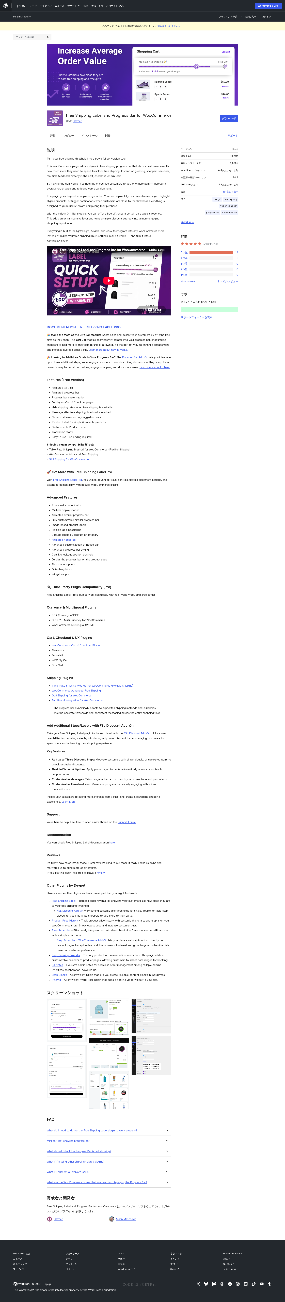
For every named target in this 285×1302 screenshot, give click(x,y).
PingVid (56, 979)
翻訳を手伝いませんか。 (170, 26)
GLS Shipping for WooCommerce (69, 459)
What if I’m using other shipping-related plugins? (75, 1161)
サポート (233, 135)
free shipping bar (228, 206)
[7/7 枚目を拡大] (166, 1040)
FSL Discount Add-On (137, 733)
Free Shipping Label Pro (67, 479)
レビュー (68, 135)
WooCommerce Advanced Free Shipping (76, 690)
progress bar (212, 212)
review (101, 872)
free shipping (230, 199)
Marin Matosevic (126, 1219)
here (112, 842)
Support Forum (127, 822)
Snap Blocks (59, 975)
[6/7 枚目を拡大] (166, 1003)
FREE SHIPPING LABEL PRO (100, 327)
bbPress (229, 1263)
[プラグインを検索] (48, 37)
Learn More (69, 801)
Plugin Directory (22, 16)
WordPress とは (21, 1253)
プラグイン (71, 1263)
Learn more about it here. (155, 367)
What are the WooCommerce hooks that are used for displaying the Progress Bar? (97, 1182)
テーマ (69, 1258)
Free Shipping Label (64, 900)
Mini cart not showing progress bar (68, 1140)
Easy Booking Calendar (66, 955)
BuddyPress (231, 1269)
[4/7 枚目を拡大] (124, 1042)
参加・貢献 (176, 1253)
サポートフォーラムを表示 (196, 317)
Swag (174, 1269)
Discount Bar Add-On (135, 357)
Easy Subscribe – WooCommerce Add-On (82, 940)
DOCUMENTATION (61, 327)
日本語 (48, 1284)
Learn (121, 1253)
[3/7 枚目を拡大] (124, 1003)
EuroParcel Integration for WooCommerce (77, 700)
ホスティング (20, 1263)
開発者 (121, 1263)
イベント (175, 1258)
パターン (70, 1269)
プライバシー (20, 1269)
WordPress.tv (126, 1269)
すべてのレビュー (227, 281)
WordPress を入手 (268, 5)
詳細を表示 (187, 222)
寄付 (174, 1263)
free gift (217, 199)
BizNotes (57, 965)
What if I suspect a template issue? (68, 1172)
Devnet (77, 121)
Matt (226, 1258)
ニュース (17, 1258)
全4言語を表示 (230, 191)
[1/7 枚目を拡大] (82, 1003)
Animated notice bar (64, 539)
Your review (188, 281)
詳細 (53, 135)
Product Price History (65, 920)
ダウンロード (229, 118)
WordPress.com (233, 1253)
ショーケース (72, 1253)
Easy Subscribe (61, 930)
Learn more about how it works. (108, 349)
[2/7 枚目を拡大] (82, 1049)
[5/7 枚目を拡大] (124, 1075)
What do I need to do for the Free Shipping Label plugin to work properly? (92, 1130)
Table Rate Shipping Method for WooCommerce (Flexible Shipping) (92, 685)
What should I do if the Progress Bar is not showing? (79, 1151)
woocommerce (229, 212)
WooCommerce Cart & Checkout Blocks (76, 645)
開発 (108, 135)
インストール (89, 135)
